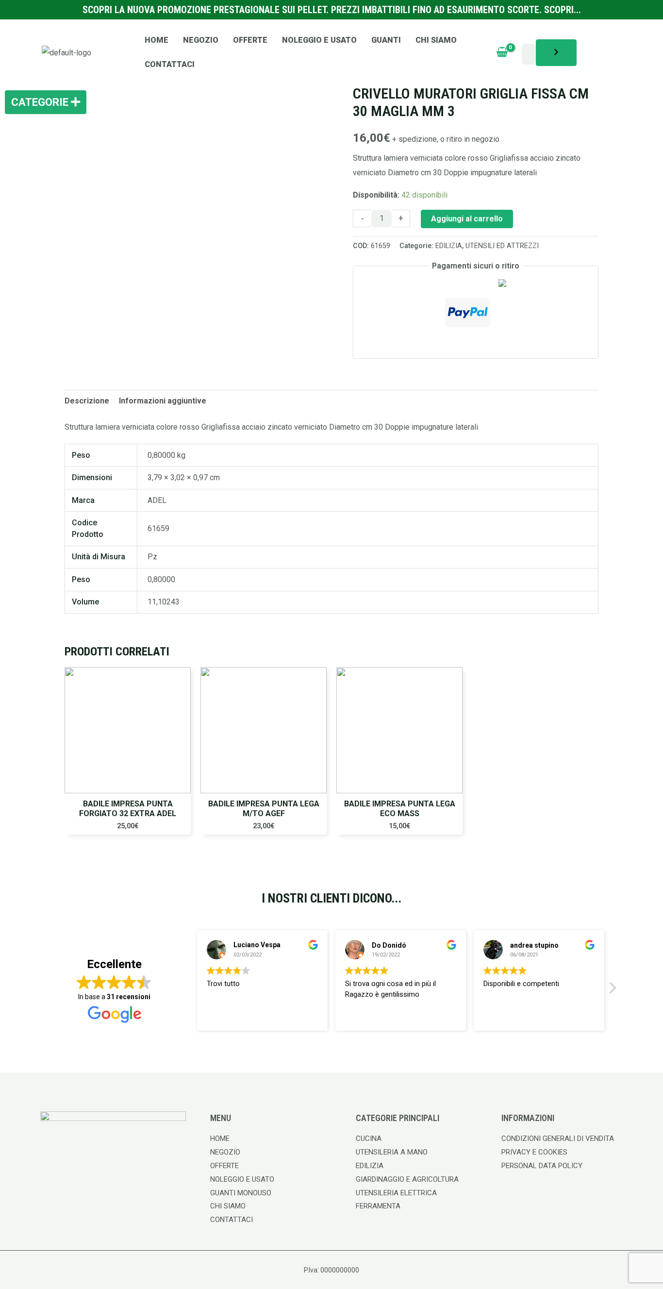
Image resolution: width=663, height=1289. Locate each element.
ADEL (157, 500)
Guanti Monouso (240, 1193)
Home (156, 40)
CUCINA (368, 1138)
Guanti (386, 40)
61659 (158, 528)
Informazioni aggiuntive (162, 400)
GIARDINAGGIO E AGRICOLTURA (407, 1179)
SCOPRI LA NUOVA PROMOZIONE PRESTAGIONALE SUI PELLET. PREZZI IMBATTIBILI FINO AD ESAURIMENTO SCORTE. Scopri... (332, 10)
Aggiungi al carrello (467, 218)
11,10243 (164, 601)
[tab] (87, 401)
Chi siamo (436, 40)
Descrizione (87, 400)
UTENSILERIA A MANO (392, 1152)
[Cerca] (556, 52)
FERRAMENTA (378, 1206)
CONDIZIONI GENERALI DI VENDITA (557, 1138)
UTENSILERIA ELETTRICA (396, 1193)
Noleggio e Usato (319, 40)
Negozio (200, 40)
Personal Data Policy (541, 1165)
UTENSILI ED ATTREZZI (502, 246)
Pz (152, 556)
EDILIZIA (448, 246)
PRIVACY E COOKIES (534, 1152)
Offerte (250, 40)
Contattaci (170, 64)
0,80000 (161, 579)
